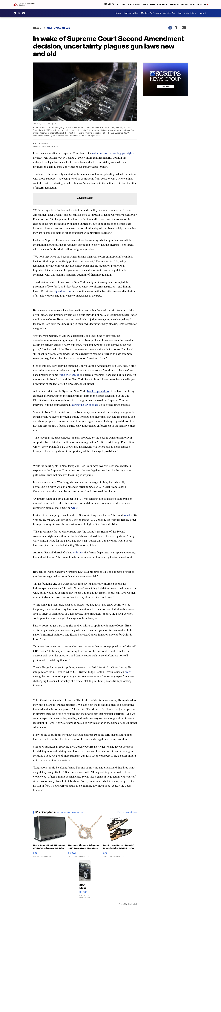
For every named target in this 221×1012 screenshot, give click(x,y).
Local (121, 4)
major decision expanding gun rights (112, 153)
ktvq (20, 13)
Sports (162, 4)
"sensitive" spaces (69, 374)
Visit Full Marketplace (127, 812)
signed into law (63, 291)
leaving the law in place (84, 404)
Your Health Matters (187, 13)
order (128, 672)
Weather (148, 4)
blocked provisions (98, 391)
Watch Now (198, 4)
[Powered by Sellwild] (132, 904)
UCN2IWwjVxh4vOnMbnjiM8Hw (24, 13)
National (133, 4)
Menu (108, 4)
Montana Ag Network (151, 13)
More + (203, 13)
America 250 (169, 13)
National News (58, 27)
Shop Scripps (178, 4)
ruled (127, 515)
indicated (78, 552)
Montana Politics (130, 13)
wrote (74, 507)
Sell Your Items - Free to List (70, 813)
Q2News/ (15, 13)
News (118, 13)
